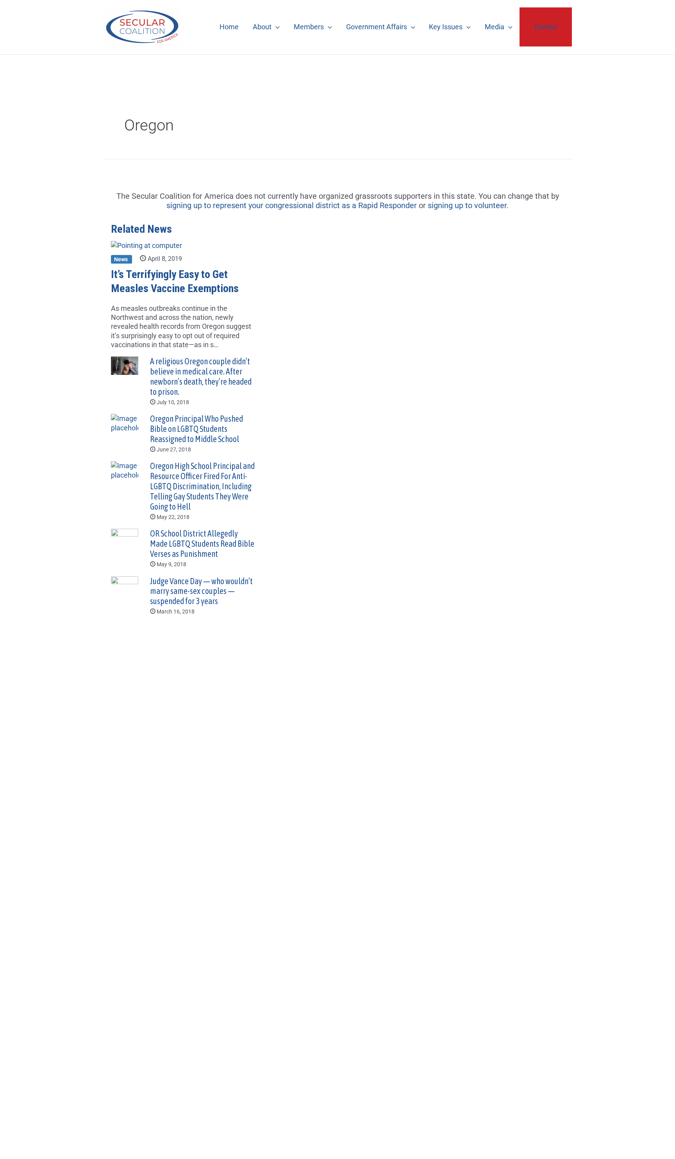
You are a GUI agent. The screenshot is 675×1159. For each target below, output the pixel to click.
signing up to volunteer (467, 205)
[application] (275, 27)
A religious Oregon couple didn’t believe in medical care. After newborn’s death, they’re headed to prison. (201, 377)
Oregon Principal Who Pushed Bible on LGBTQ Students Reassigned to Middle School (196, 429)
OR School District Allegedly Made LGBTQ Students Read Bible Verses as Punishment (202, 544)
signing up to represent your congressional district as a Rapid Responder (291, 205)
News (121, 259)
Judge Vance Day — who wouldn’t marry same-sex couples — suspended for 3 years (201, 591)
